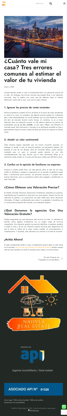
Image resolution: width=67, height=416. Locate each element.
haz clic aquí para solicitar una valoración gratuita (33, 247)
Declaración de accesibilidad (14, 402)
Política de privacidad (21, 400)
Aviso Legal (8, 400)
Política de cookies (36, 400)
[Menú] (64, 3)
